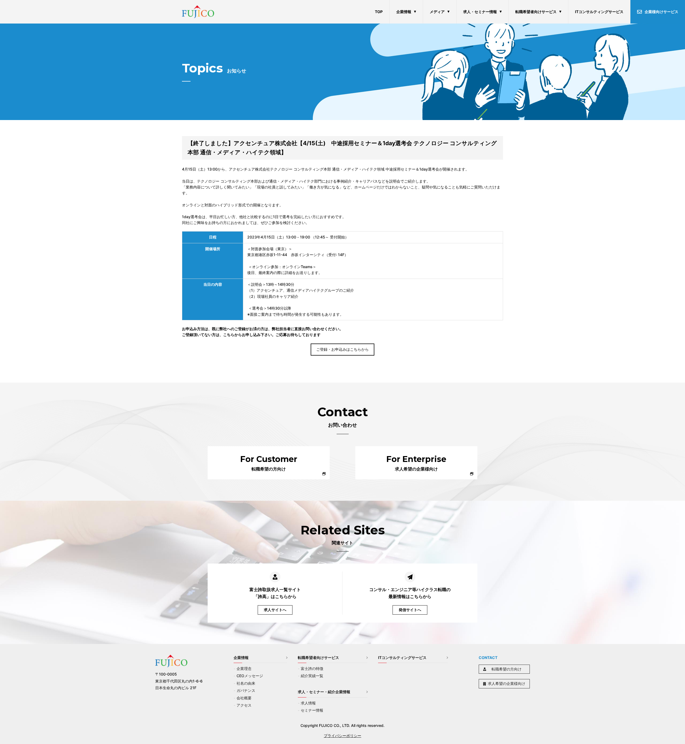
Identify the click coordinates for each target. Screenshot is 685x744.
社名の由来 (246, 683)
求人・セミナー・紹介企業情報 (324, 691)
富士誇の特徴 (312, 668)
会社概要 (244, 698)
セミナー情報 (312, 710)
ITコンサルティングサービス (599, 11)
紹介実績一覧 (312, 675)
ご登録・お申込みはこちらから (342, 349)
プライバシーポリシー (342, 735)
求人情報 (308, 703)
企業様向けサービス (661, 11)
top (379, 11)
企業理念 (244, 668)
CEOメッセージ (250, 675)
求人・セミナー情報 (480, 11)
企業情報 (403, 11)
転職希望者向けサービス (536, 11)
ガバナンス (246, 690)
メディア (437, 11)
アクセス (244, 705)
